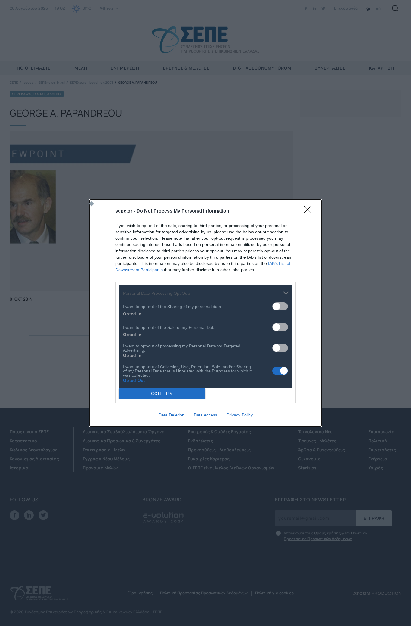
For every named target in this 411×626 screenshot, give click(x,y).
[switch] (280, 306)
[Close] (309, 211)
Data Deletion (171, 415)
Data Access (205, 415)
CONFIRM (162, 393)
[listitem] (205, 293)
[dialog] (205, 313)
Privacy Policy (240, 415)
